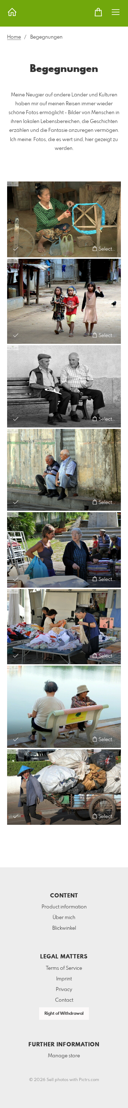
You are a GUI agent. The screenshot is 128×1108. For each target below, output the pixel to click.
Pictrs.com (89, 1080)
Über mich (64, 917)
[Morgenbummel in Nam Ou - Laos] (64, 301)
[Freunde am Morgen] (64, 470)
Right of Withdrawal (64, 1014)
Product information (64, 907)
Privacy (64, 989)
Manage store (64, 1055)
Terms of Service (64, 968)
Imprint (64, 979)
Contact (64, 1000)
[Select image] (16, 248)
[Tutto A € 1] (64, 627)
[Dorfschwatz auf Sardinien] (64, 386)
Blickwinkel (64, 928)
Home (14, 37)
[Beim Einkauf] (64, 550)
